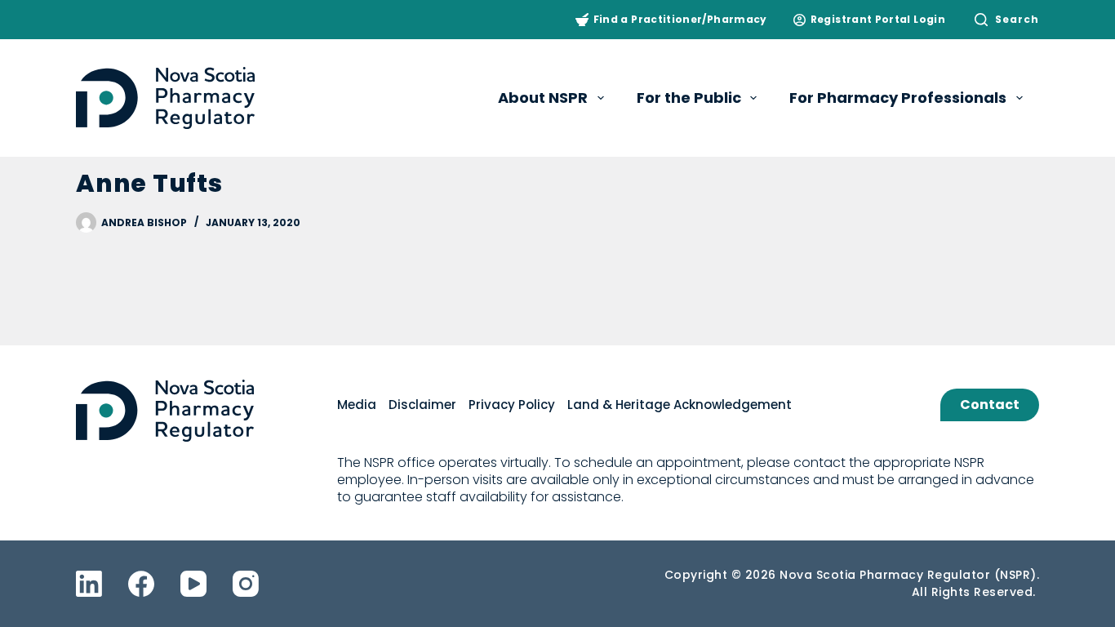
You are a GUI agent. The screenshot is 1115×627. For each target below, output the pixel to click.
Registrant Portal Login (878, 19)
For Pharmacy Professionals (897, 97)
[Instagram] (246, 584)
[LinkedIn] (89, 584)
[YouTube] (193, 584)
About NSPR (543, 97)
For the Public (689, 97)
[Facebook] (141, 584)
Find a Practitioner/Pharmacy (680, 19)
